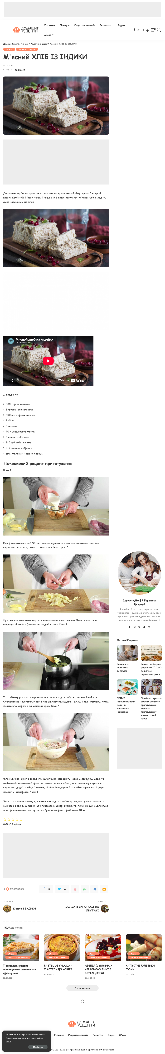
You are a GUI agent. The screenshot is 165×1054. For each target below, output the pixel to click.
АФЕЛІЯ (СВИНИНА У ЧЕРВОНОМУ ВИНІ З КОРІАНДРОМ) (98, 969)
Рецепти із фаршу (27, 49)
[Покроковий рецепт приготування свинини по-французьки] (21, 947)
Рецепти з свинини (57, 957)
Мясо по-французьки (18, 957)
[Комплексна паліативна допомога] (127, 653)
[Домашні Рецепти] (26, 30)
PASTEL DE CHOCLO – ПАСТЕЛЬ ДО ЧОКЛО (58, 967)
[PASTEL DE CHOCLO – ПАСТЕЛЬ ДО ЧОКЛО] (62, 947)
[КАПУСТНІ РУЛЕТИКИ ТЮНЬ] (144, 947)
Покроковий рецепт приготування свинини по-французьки (19, 969)
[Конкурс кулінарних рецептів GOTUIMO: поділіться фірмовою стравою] (151, 653)
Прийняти (38, 1047)
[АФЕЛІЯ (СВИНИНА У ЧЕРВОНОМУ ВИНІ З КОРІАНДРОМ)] (103, 947)
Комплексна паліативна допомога (123, 667)
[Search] (159, 30)
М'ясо (9, 49)
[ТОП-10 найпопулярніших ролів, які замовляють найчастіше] (127, 687)
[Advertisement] (82, 9)
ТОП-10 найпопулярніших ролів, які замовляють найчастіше (126, 705)
